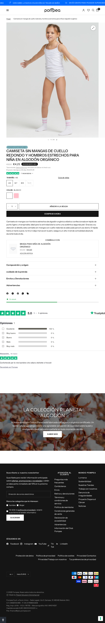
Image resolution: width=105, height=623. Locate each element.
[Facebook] (7, 293)
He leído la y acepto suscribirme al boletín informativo (25, 511)
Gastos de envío (21, 167)
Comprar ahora (52, 214)
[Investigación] (93, 10)
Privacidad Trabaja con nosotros (52, 559)
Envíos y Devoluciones (17, 278)
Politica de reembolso (64, 507)
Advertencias (13, 285)
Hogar (8, 19)
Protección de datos (25, 555)
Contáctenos (60, 486)
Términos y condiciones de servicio (61, 500)
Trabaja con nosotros (87, 489)
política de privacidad (26, 510)
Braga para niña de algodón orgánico (35, 245)
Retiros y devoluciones (64, 493)
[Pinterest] (18, 293)
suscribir (15, 517)
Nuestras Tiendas (86, 485)
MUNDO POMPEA (87, 473)
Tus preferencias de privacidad (82, 559)
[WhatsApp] (23, 293)
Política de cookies (66, 555)
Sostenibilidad (84, 481)
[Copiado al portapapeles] (28, 293)
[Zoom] (93, 27)
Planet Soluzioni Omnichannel (27, 595)
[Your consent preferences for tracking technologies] (100, 618)
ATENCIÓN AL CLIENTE (64, 473)
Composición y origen (17, 265)
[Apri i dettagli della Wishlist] (88, 10)
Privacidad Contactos (86, 555)
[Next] (57, 140)
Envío (57, 490)
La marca (82, 477)
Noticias (82, 506)
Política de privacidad (45, 555)
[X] (13, 293)
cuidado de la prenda (16, 271)
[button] (52, 434)
